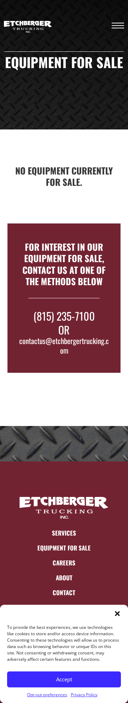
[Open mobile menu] (118, 25)
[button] (117, 613)
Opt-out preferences (47, 695)
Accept (64, 679)
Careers (64, 563)
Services (64, 533)
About (64, 578)
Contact (64, 593)
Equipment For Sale (64, 548)
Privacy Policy (84, 695)
